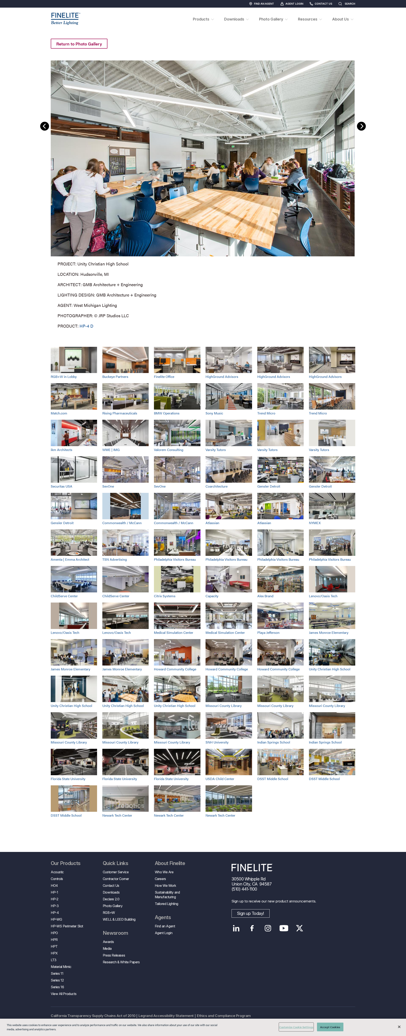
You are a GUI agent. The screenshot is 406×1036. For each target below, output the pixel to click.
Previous (44, 126)
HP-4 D (86, 326)
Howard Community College (175, 669)
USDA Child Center (220, 778)
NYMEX (315, 522)
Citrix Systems (165, 595)
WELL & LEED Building (119, 919)
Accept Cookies (330, 1027)
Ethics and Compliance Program (224, 1016)
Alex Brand (265, 595)
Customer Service (116, 872)
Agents (163, 917)
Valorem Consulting (168, 449)
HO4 (54, 885)
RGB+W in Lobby (64, 376)
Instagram (268, 928)
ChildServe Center (64, 595)
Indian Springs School (273, 742)
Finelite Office (164, 376)
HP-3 (55, 906)
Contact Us (323, 3)
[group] (203, 193)
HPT (54, 946)
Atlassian (212, 522)
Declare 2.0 (111, 899)
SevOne (108, 486)
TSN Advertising (114, 559)
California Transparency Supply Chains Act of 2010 (93, 1016)
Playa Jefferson (268, 632)
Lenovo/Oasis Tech (323, 595)
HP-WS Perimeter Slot (67, 926)
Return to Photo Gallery (79, 44)
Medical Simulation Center (173, 632)
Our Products (66, 863)
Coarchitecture (217, 486)
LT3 (53, 960)
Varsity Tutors (216, 449)
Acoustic (57, 872)
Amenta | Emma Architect (70, 559)
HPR (54, 940)
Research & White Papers (121, 962)
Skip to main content (15, 10)
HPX (54, 953)
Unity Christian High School (329, 669)
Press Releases (114, 955)
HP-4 (55, 912)
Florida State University (68, 778)
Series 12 (57, 980)
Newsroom (115, 933)
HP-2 (54, 899)
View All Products (63, 994)
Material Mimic (61, 967)
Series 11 (57, 973)
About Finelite (170, 863)
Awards (108, 942)
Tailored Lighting (166, 904)
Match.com (59, 413)
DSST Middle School (272, 778)
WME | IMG (111, 449)
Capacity (212, 595)
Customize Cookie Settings (296, 1027)
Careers (160, 879)
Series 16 (57, 987)
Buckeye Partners (115, 376)
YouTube (284, 928)
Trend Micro (266, 413)
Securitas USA (61, 486)
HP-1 (54, 892)
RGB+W (109, 912)
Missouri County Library (224, 705)
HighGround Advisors (222, 376)
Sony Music (214, 413)
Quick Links (115, 863)
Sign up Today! (250, 913)
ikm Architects (61, 449)
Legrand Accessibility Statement (166, 1016)
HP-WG (56, 919)
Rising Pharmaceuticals (119, 413)
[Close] (399, 1026)
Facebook (252, 928)
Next (361, 126)
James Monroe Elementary (328, 632)
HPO (54, 933)
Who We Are (164, 872)
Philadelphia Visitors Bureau (175, 559)
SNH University (217, 742)
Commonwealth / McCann (122, 522)
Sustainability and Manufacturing (167, 894)
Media (107, 948)
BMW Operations (167, 413)
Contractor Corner (116, 879)
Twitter (299, 928)
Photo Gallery (113, 906)
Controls (57, 879)
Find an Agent (264, 3)
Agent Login (294, 3)
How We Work (165, 885)
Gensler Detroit (268, 486)
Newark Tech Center (117, 815)
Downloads (111, 892)
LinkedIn (236, 928)
